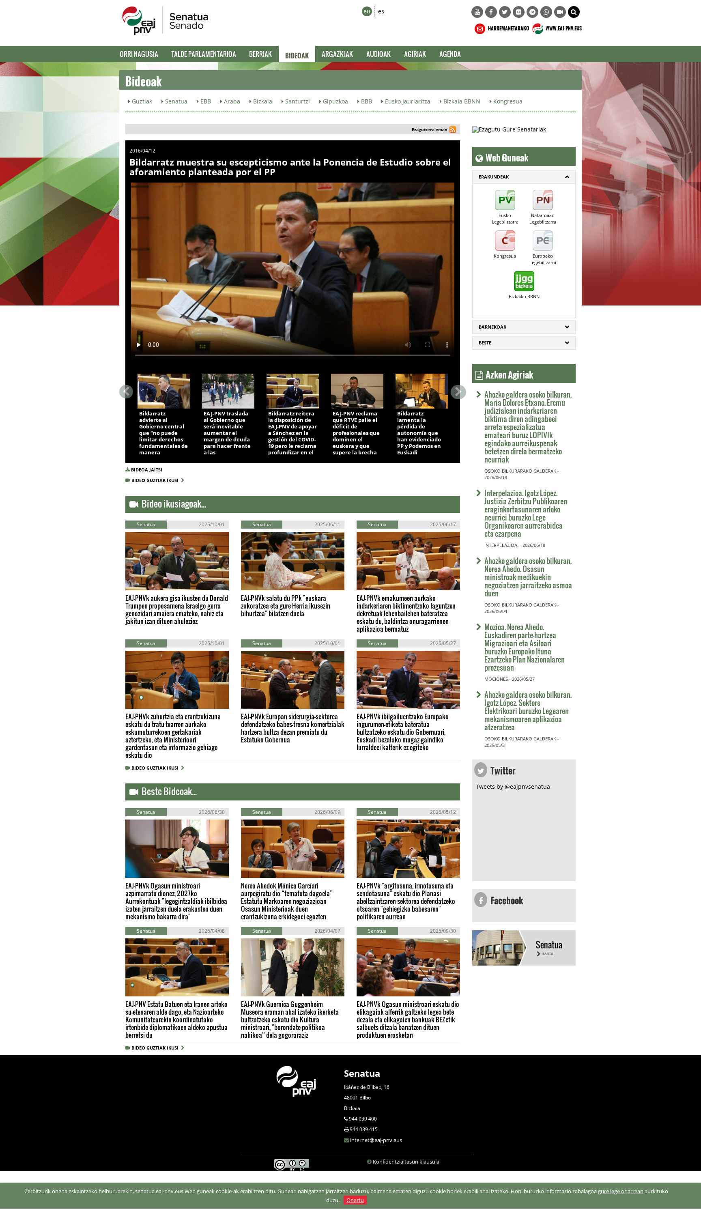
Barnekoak (492, 327)
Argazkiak (337, 53)
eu (366, 11)
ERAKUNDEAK (494, 177)
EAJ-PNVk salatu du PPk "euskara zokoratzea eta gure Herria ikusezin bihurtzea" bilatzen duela (285, 605)
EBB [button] (205, 101)
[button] (574, 12)
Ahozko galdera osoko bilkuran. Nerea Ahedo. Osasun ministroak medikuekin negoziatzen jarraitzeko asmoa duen (528, 576)
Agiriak (415, 53)
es (381, 11)
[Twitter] (505, 12)
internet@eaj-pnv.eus (376, 1140)
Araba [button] (231, 101)
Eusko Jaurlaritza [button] (406, 101)
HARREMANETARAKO (508, 27)
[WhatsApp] (546, 12)
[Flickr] (519, 12)
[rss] (452, 130)
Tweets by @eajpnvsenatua (513, 786)
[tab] (524, 176)
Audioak (378, 53)
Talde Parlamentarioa (203, 53)
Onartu (355, 1200)
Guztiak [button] (141, 101)
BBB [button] (365, 101)
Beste (485, 343)
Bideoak (297, 54)
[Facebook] (491, 12)
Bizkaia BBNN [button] (461, 101)
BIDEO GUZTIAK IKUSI (156, 480)
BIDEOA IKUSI (165, 399)
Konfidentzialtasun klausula (406, 1161)
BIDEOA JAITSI (146, 470)
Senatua (362, 1073)
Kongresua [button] (507, 101)
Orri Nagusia (139, 53)
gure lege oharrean (620, 1191)
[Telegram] (532, 12)
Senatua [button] (175, 101)
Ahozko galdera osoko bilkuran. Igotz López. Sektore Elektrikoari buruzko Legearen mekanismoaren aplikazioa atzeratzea (528, 710)
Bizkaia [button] (262, 101)
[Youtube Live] (560, 12)
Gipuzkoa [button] (334, 101)
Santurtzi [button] (297, 101)
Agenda (450, 53)
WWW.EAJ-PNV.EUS (563, 27)
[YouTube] (477, 12)
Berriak (260, 53)
